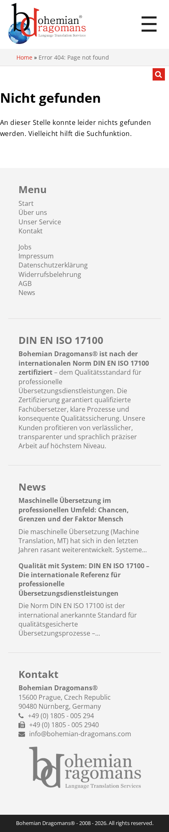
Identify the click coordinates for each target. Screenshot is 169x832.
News (26, 292)
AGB (25, 283)
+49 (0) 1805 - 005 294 (61, 715)
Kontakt (30, 230)
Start (26, 203)
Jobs (25, 246)
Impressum (36, 255)
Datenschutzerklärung (53, 265)
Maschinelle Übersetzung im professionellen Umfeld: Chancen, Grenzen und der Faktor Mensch (73, 509)
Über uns (32, 212)
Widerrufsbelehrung (49, 274)
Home (24, 57)
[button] (15, 817)
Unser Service (39, 221)
